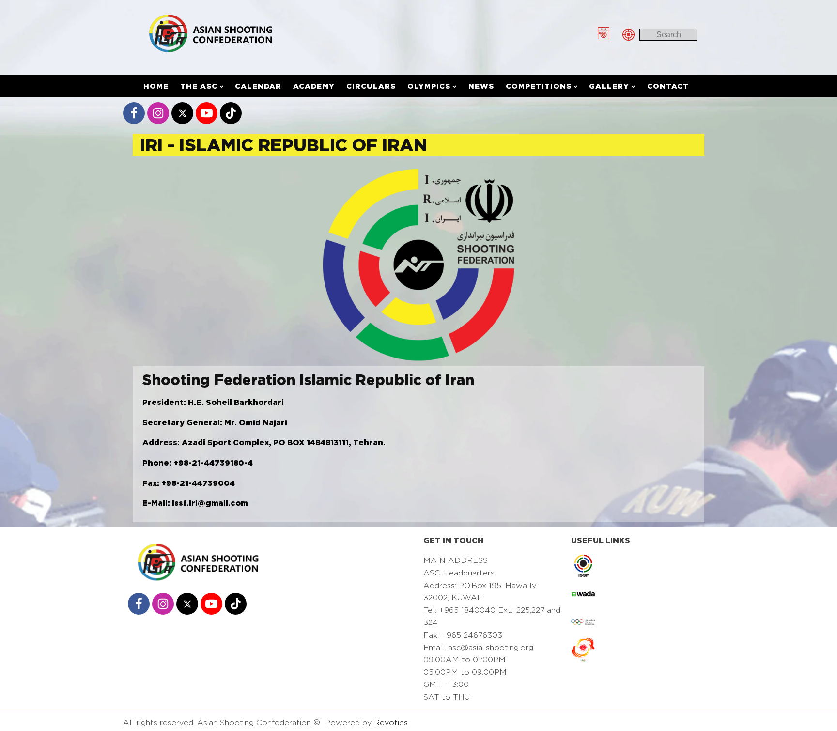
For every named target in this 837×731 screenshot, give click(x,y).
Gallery (609, 86)
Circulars (371, 86)
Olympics (428, 86)
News (481, 86)
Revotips (391, 722)
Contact (668, 86)
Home (156, 86)
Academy (314, 86)
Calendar (258, 86)
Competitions (539, 86)
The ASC (198, 86)
